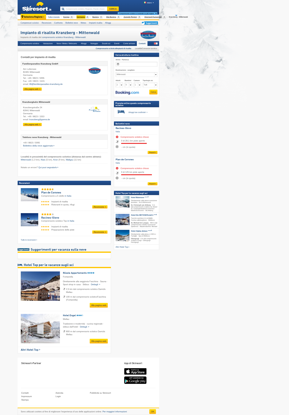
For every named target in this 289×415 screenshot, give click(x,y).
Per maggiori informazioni (115, 411)
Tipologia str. (148, 80)
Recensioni (46, 23)
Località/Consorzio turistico (146, 48)
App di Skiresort (133, 363)
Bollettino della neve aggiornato (38, 145)
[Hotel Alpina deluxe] (122, 235)
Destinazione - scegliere (125, 70)
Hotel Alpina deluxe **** (141, 231)
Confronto (58, 23)
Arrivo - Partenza (122, 60)
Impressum (26, 396)
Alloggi (108, 23)
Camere (137, 80)
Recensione (99, 207)
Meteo (83, 23)
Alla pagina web (32, 89)
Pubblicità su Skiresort (100, 393)
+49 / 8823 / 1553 (36, 116)
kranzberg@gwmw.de (39, 119)
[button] (127, 93)
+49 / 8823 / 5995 (36, 78)
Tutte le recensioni (28, 240)
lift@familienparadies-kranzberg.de (46, 84)
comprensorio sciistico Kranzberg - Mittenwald (64, 37)
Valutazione (48, 43)
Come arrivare (129, 43)
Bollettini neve (71, 23)
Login (58, 396)
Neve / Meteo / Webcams (67, 43)
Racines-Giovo (123, 128)
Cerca (153, 92)
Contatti (142, 43)
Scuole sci (106, 43)
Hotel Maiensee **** (140, 197)
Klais (43, 159)
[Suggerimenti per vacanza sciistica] (149, 23)
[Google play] (135, 383)
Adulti (118, 80)
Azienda (59, 393)
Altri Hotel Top (29, 350)
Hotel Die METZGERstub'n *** (144, 215)
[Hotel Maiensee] (122, 202)
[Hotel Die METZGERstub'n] (122, 219)
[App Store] (135, 375)
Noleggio (94, 43)
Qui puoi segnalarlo (47, 167)
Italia (118, 131)
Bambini (128, 80)
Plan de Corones (125, 159)
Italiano (149, 3)
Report (152, 152)
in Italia (68, 196)
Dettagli (95, 284)
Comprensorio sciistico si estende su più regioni (136, 13)
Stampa (25, 400)
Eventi (116, 43)
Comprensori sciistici (30, 23)
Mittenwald (26, 159)
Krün (55, 159)
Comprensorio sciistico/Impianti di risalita (113, 48)
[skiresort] (37, 7)
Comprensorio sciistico (29, 43)
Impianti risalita (95, 23)
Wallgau (69, 159)
